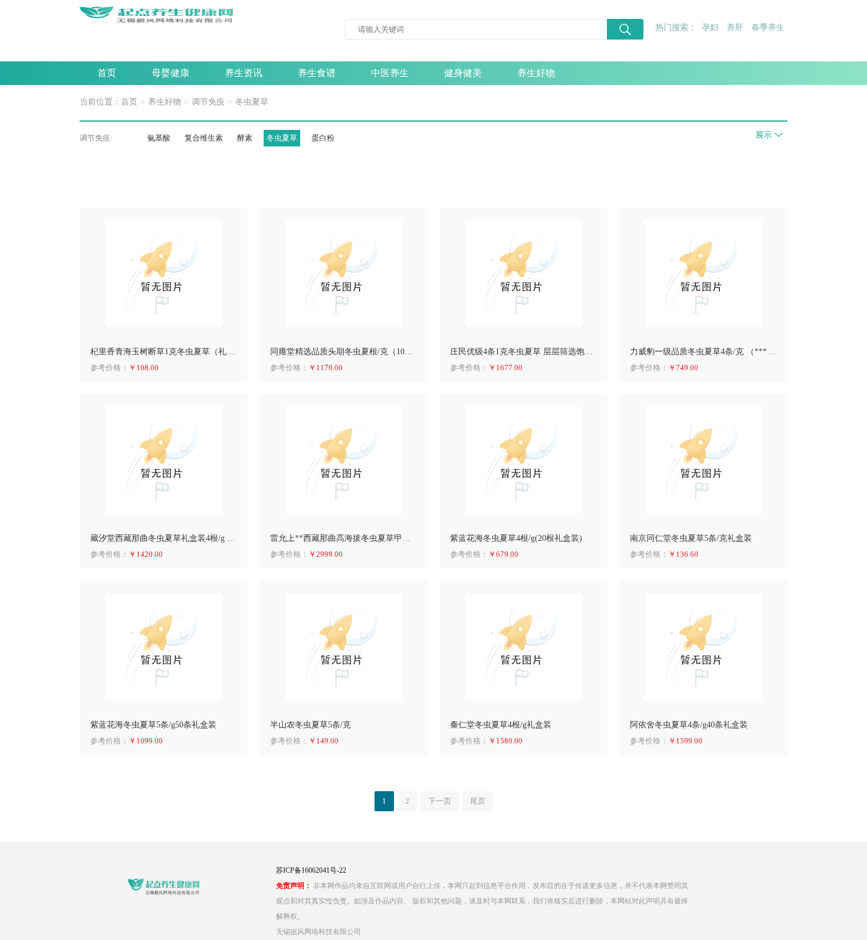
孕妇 (710, 27)
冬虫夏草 (251, 101)
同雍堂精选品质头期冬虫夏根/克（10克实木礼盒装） (343, 351)
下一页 (439, 801)
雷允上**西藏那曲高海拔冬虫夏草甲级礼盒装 (343, 538)
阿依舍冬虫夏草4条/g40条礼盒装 (689, 724)
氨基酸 (158, 137)
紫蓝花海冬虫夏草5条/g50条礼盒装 (153, 724)
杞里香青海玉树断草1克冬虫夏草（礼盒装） (163, 351)
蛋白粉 (322, 137)
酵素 (244, 137)
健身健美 (463, 73)
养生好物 (536, 73)
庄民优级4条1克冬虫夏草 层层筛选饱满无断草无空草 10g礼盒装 (523, 351)
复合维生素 (204, 137)
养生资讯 (243, 73)
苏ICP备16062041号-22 (311, 870)
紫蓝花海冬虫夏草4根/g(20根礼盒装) (516, 538)
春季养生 (767, 27)
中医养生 (390, 73)
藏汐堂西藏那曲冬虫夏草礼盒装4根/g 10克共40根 (163, 538)
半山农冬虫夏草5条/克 (310, 724)
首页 (106, 73)
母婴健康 (170, 73)
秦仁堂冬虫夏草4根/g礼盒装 (500, 724)
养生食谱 (317, 73)
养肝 (735, 27)
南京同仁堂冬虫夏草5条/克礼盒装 (691, 538)
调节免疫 (208, 101)
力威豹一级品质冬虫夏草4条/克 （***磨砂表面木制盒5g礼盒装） (703, 351)
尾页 (477, 801)
